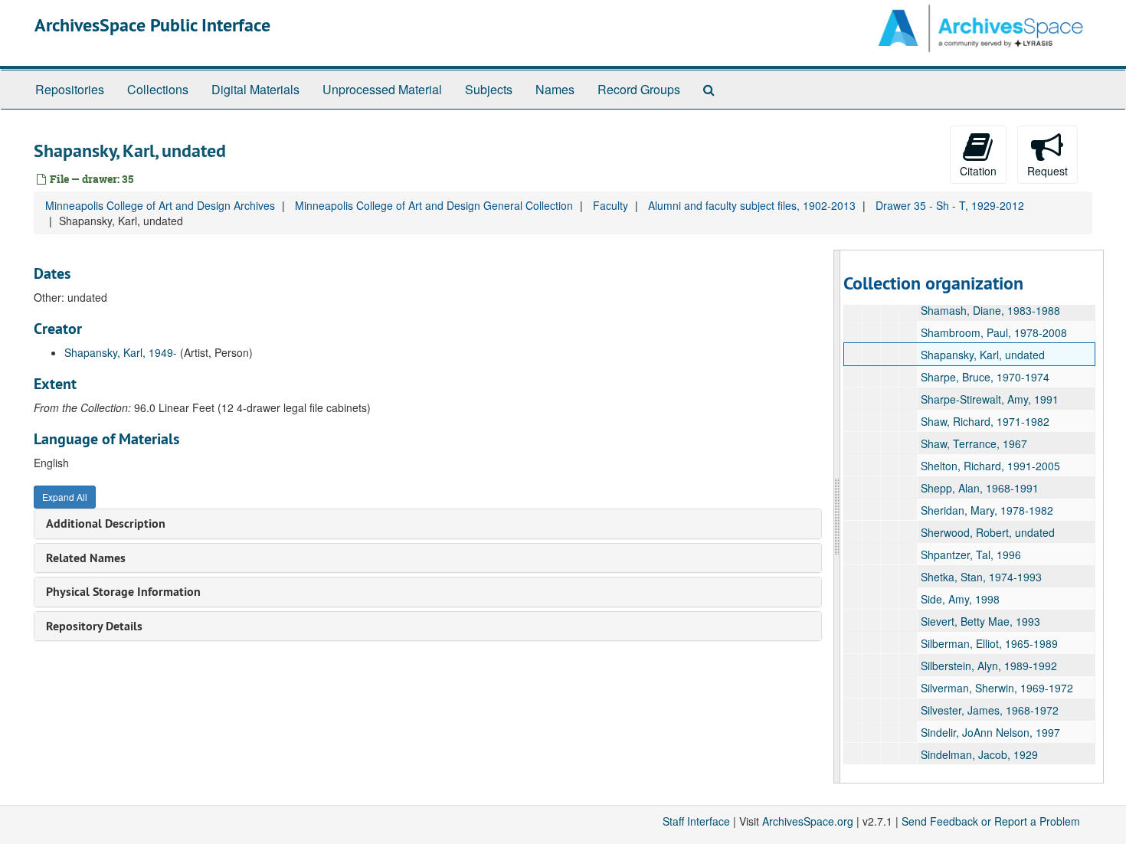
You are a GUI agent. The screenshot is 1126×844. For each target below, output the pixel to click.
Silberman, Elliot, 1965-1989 (989, 643)
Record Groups (638, 89)
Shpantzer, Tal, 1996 (971, 554)
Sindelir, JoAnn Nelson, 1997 (990, 732)
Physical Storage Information (123, 592)
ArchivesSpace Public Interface (152, 25)
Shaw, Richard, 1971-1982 (985, 421)
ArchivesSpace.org (807, 821)
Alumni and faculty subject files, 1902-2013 (752, 205)
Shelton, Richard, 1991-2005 (990, 465)
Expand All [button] (64, 496)
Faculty (610, 205)
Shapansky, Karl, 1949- (120, 352)
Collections (157, 89)
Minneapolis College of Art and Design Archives (160, 205)
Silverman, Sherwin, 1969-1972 (997, 687)
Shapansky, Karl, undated (983, 354)
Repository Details (94, 626)
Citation (978, 170)
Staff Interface (696, 821)
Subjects (488, 89)
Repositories (69, 89)
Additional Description (105, 523)
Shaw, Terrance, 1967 (974, 443)
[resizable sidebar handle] (837, 516)
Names (554, 89)
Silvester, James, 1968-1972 (990, 710)
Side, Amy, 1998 (960, 599)
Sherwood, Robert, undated (988, 532)
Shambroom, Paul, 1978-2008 (994, 332)
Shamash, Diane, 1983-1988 (990, 310)
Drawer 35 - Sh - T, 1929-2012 (950, 205)
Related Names (86, 558)
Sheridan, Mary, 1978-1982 (987, 510)
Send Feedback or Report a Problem (991, 821)
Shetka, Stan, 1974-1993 (981, 576)
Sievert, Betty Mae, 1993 (980, 621)
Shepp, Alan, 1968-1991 (980, 488)
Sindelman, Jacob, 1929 (979, 754)
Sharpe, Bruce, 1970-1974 (985, 376)
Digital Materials (255, 89)
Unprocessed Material (382, 89)
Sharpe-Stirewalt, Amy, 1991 (990, 399)
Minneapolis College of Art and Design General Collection (434, 205)
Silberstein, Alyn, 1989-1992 (989, 665)
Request (1047, 170)
